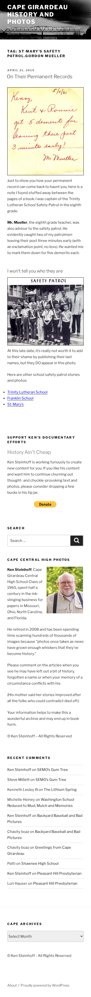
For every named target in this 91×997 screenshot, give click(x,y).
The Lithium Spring (60, 789)
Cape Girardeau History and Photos (37, 14)
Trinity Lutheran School (27, 392)
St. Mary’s (15, 404)
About (12, 985)
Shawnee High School (40, 863)
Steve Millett (18, 779)
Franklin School (20, 398)
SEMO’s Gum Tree (52, 770)
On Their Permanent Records (39, 76)
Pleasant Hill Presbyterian (59, 873)
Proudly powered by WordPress (45, 985)
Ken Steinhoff (19, 770)
